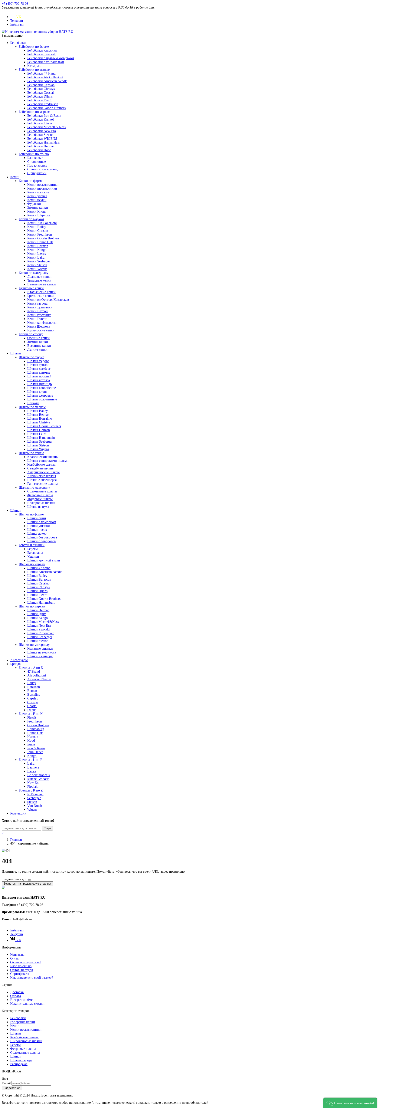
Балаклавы (35, 552)
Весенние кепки (39, 345)
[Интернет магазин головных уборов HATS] (37, 31)
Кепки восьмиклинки (43, 184)
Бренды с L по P (30, 759)
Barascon (33, 687)
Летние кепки (37, 349)
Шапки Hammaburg (41, 602)
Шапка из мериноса (41, 652)
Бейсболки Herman (41, 146)
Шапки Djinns (37, 591)
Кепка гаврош (37, 303)
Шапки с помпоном (41, 522)
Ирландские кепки (41, 330)
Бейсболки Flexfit (39, 100)
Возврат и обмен (22, 1000)
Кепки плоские (38, 192)
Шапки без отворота (42, 537)
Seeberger (34, 798)
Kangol (32, 756)
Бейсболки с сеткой (41, 54)
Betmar (32, 690)
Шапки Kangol (38, 618)
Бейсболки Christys (41, 89)
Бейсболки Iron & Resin (44, 115)
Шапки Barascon (39, 579)
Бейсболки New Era (41, 131)
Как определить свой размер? (31, 977)
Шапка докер (36, 533)
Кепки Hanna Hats (40, 242)
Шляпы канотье (38, 372)
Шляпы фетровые (40, 395)
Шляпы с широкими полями (48, 460)
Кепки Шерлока (38, 215)
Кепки (14, 177)
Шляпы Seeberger (39, 441)
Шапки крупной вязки (43, 560)
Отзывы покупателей (25, 962)
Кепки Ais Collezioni (42, 223)
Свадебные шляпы (40, 468)
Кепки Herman (37, 246)
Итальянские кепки (41, 292)
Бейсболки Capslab (41, 85)
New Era (33, 782)
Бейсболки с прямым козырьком (50, 58)
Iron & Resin (36, 748)
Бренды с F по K (31, 713)
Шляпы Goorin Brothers (44, 426)
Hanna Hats (35, 733)
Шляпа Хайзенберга (42, 480)
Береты (32, 549)
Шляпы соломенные (42, 399)
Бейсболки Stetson (40, 135)
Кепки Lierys (36, 253)
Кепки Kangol (37, 250)
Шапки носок (37, 529)
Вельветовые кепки (41, 284)
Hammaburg (35, 729)
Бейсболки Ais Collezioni (45, 77)
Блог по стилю (21, 966)
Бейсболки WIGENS (42, 138)
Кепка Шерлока (38, 326)
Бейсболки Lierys (39, 123)
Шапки (15, 510)
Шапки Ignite (36, 614)
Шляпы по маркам (32, 407)
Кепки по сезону (31, 334)
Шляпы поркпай (39, 376)
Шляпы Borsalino (39, 418)
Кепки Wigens (37, 269)
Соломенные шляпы (42, 491)
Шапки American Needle (44, 572)
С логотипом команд (42, 169)
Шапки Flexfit (37, 595)
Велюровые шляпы (41, 503)
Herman (32, 736)
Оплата (15, 996)
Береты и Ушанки (32, 545)
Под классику (37, 165)
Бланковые (35, 158)
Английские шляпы (41, 476)
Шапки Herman (38, 610)
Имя (5, 1079)
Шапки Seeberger (39, 637)
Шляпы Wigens (38, 449)
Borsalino (33, 694)
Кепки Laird (36, 257)
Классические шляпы (42, 457)
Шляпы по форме (31, 357)
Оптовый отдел (21, 970)
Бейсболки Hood (39, 150)
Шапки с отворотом (41, 541)
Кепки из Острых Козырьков (48, 299)
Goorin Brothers (38, 725)
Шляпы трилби (38, 365)
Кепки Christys (37, 230)
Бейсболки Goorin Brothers (46, 108)
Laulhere (33, 767)
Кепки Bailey (36, 227)
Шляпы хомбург (39, 368)
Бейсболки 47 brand (41, 73)
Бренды (15, 664)
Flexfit (31, 717)
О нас (14, 958)
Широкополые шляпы (26, 1041)
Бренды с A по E (31, 667)
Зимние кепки (37, 207)
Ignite (31, 744)
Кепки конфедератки (42, 322)
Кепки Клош (36, 211)
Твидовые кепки (39, 280)
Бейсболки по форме (34, 46)
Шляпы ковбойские (41, 388)
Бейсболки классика (42, 50)
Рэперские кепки (22, 1022)
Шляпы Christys (38, 422)
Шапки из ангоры (40, 656)
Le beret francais (38, 775)
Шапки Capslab (38, 583)
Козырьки (34, 66)
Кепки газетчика (39, 315)
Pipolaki (32, 786)
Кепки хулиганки (39, 307)
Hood (31, 740)
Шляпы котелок (38, 380)
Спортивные (36, 161)
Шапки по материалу (34, 644)
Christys (32, 702)
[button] (350, 1103)
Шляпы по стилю (31, 453)
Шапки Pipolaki (38, 629)
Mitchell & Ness (38, 779)
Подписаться (11, 1087)
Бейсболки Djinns (40, 96)
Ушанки (33, 556)
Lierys (31, 771)
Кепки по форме (30, 181)
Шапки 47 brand (38, 568)
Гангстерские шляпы (42, 483)
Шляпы (15, 353)
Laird (31, 763)
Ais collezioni (36, 675)
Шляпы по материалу (34, 487)
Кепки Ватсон (37, 311)
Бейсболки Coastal (40, 92)
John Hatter (35, 752)
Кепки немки (36, 200)
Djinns (31, 710)
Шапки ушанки (38, 526)
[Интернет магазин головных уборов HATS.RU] (3, 888)
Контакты (17, 954)
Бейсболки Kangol (40, 119)
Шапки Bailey (37, 575)
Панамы (33, 403)
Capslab (32, 698)
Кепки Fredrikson (39, 234)
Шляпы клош (37, 391)
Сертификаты (20, 974)
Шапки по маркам (32, 564)
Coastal (32, 706)
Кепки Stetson (37, 265)
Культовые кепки (31, 288)
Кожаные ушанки (40, 648)
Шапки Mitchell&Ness (43, 621)
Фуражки (34, 204)
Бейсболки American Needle (47, 81)
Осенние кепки (38, 338)
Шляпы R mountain (41, 437)
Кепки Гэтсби (37, 319)
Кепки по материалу (33, 273)
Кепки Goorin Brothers (43, 238)
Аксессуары (19, 660)
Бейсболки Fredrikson (42, 104)
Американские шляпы (43, 472)
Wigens (32, 809)
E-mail (6, 1083)
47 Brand (33, 671)
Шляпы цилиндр (39, 384)
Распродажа (18, 1064)
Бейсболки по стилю (34, 154)
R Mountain (35, 794)
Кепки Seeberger (39, 261)
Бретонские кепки (40, 296)
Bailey (31, 683)
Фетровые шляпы (40, 495)
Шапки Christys (38, 587)
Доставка (17, 992)
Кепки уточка (37, 196)
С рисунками (36, 173)
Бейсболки (18, 43)
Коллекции (18, 813)
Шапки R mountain (40, 633)
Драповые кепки (39, 276)
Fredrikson (34, 721)
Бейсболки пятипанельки (45, 62)
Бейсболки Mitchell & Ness (46, 127)
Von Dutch (34, 805)
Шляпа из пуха (38, 506)
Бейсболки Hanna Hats (43, 142)
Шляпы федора (38, 361)
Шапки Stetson (37, 641)
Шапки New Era (39, 625)
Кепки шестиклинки (42, 188)
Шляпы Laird (36, 434)
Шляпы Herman (38, 430)
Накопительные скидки (27, 1003)
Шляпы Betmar (38, 414)
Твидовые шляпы (40, 499)
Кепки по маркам (31, 219)
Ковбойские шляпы (41, 464)
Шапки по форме (31, 514)
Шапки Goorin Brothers (43, 598)
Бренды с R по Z (31, 790)
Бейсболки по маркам (34, 69)
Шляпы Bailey (37, 411)
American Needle (39, 679)
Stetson (32, 802)
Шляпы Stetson (38, 445)
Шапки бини (36, 518)
